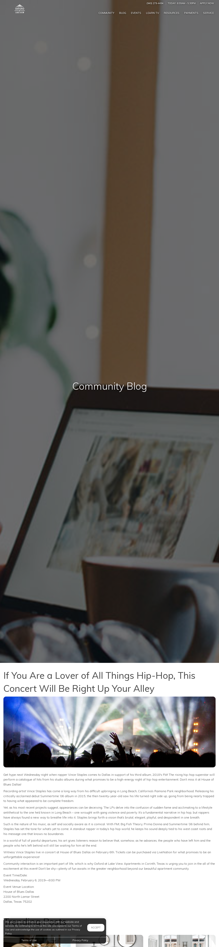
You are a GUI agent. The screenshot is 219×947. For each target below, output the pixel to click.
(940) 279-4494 (154, 3)
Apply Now (207, 3)
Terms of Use (29, 940)
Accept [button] (96, 927)
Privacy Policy (80, 940)
